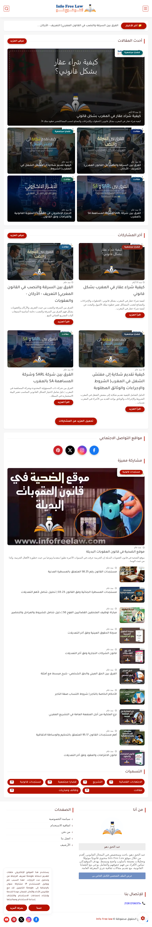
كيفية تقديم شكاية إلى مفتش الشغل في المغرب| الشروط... (46, 167)
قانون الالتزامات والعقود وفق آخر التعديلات (90, 755)
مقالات (114, 790)
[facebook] (94, 450)
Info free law (104, 919)
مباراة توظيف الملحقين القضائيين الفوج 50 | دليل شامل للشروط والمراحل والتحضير (64, 612)
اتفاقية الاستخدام (60, 825)
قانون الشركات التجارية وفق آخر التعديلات (91, 653)
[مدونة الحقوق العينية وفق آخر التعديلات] (132, 635)
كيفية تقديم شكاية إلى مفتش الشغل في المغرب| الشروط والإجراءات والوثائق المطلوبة (118, 382)
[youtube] (6, 919)
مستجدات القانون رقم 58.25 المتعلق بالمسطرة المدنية (82, 572)
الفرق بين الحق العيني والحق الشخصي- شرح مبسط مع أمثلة (79, 673)
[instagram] (82, 450)
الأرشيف (65, 844)
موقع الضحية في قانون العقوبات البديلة (115, 552)
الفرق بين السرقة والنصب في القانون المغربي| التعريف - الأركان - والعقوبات (40, 294)
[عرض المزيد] (17, 41)
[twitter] (70, 450)
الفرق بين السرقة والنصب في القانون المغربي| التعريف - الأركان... (77, 25)
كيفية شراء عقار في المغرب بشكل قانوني (109, 116)
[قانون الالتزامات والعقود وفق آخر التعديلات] (132, 758)
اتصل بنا (65, 838)
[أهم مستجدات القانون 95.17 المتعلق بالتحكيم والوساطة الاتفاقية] (132, 737)
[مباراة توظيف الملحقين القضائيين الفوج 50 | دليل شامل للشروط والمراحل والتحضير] (132, 615)
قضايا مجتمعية (62, 782)
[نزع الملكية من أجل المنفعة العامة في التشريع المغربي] (132, 717)
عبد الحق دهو (112, 846)
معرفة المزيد (16, 907)
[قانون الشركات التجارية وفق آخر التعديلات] (132, 656)
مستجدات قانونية (26, 782)
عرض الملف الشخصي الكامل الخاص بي (112, 875)
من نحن (65, 831)
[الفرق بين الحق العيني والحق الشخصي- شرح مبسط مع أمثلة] (132, 676)
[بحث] (6, 8)
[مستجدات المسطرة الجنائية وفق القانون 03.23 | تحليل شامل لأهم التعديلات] (132, 595)
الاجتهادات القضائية (126, 782)
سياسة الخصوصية (59, 818)
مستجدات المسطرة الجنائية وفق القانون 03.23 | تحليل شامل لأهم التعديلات (69, 592)
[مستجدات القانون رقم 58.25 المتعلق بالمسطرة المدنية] (132, 574)
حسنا (39, 907)
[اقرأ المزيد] (135, 315)
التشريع (93, 782)
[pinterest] (58, 450)
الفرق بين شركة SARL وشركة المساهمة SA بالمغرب (114, 215)
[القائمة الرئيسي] (145, 8)
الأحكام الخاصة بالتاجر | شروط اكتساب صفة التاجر (86, 694)
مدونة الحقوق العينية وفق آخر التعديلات (92, 633)
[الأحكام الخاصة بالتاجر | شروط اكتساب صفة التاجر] (132, 697)
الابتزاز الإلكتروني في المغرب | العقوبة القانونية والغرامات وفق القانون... (42, 215)
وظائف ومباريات (44, 790)
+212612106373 (132, 903)
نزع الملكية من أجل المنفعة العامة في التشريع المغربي (83, 714)
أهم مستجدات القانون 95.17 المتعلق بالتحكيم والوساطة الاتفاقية (76, 735)
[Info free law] (76, 8)
